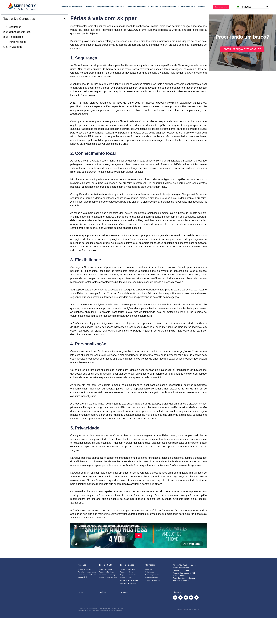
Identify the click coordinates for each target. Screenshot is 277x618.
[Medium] (191, 597)
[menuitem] (252, 7)
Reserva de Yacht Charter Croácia (76, 7)
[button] (64, 19)
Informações (187, 7)
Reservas (82, 565)
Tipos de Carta (105, 565)
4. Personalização (16, 41)
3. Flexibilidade (14, 36)
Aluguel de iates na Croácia (109, 7)
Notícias (201, 7)
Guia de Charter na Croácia (163, 7)
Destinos (123, 592)
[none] (252, 7)
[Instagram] (175, 597)
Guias (80, 592)
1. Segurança (13, 27)
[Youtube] (186, 597)
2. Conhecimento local (18, 31)
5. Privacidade (14, 46)
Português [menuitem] (245, 6)
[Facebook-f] (180, 597)
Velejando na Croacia (137, 7)
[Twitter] (196, 597)
